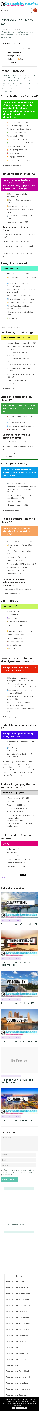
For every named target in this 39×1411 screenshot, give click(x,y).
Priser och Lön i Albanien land (18, 1323)
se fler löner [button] (9, 388)
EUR (19, 1225)
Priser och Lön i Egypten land (18, 1305)
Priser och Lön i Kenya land (17, 1383)
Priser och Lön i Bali (14, 1347)
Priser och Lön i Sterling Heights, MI (15, 963)
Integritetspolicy (21, 1408)
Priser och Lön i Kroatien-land (18, 1287)
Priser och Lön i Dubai (15, 1281)
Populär (19, 1276)
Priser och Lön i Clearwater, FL (19, 924)
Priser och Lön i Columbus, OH (19, 1041)
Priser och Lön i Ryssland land (18, 1341)
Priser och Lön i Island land (17, 1353)
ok (13, 1408)
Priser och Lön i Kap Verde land (18, 1329)
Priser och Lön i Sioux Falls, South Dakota (17, 1081)
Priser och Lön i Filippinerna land (19, 1335)
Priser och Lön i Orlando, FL (17, 1120)
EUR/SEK (9, 1269)
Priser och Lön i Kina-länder (17, 1365)
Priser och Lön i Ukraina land (17, 1311)
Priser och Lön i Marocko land (18, 1389)
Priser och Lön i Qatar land (17, 1395)
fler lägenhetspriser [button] (12, 717)
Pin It (3, 878)
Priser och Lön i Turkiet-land (17, 1299)
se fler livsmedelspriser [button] (13, 165)
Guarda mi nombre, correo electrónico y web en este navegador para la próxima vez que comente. (18, 1172)
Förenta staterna (10, 920)
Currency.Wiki (29, 1269)
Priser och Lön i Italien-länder (18, 1359)
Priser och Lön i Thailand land (18, 1293)
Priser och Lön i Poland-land (17, 1371)
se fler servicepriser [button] (12, 510)
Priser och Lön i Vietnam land (18, 1377)
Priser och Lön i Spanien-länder (18, 1317)
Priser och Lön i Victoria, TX (17, 1003)
